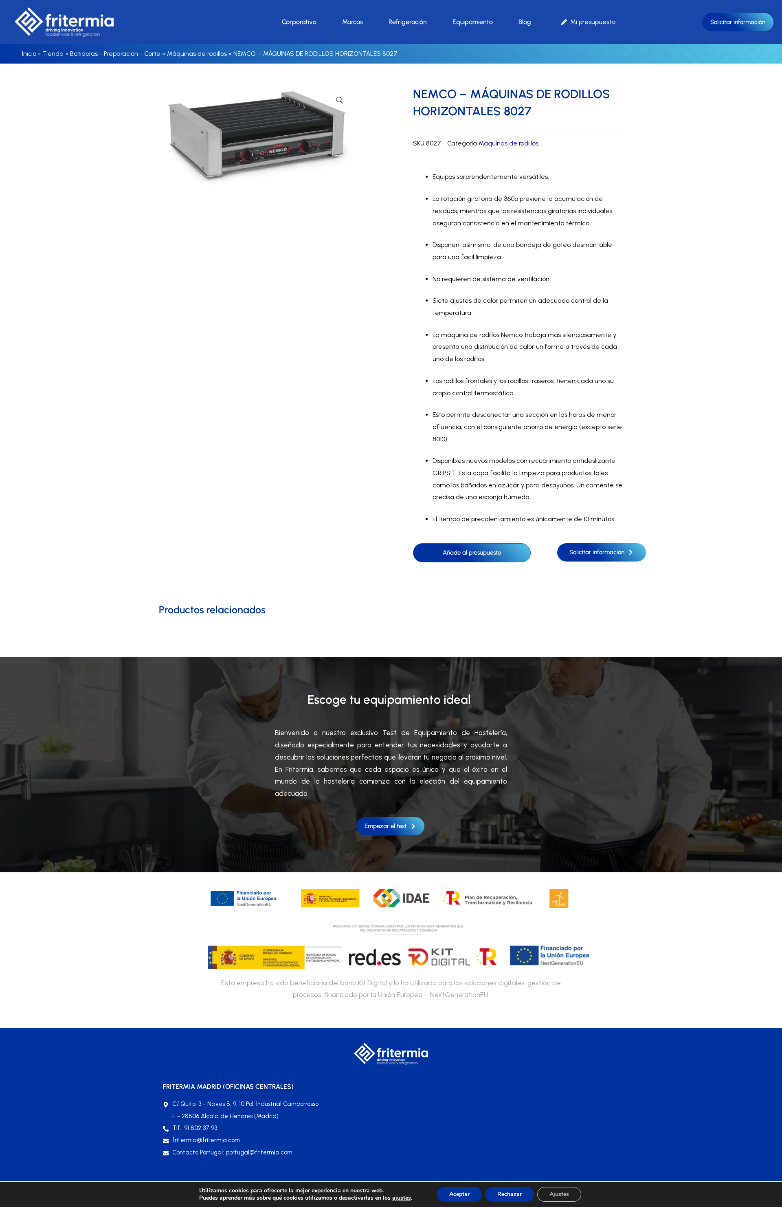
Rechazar (509, 1194)
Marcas (352, 22)
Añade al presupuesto (472, 552)
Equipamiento (473, 22)
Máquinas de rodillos (197, 53)
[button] (339, 100)
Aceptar (459, 1194)
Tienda (53, 53)
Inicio (29, 53)
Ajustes (559, 1194)
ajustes (401, 1198)
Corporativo (299, 22)
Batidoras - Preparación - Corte (115, 53)
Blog (524, 22)
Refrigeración (408, 22)
